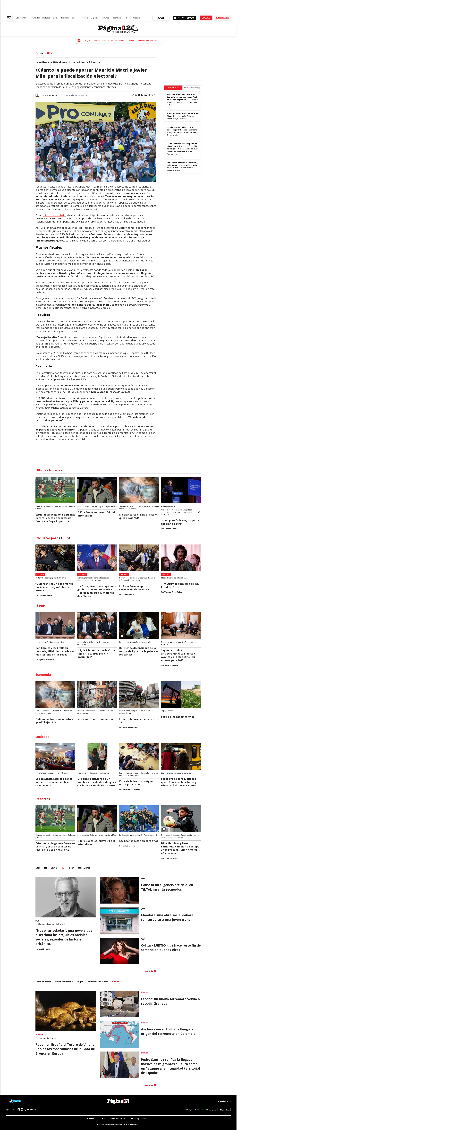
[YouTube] (31, 1109)
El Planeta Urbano (64, 981)
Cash (37, 867)
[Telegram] (35, 1109)
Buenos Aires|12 (133, 18)
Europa (131, 40)
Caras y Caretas (43, 981)
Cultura (85, 18)
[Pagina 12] (118, 29)
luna (96, 40)
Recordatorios (117, 18)
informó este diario (54, 215)
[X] (25, 1109)
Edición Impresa (22, 18)
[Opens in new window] (211, 1109)
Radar (71, 867)
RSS (229, 1101)
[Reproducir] (175, 18)
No (45, 867)
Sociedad (75, 18)
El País (55, 18)
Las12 (54, 867)
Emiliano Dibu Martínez (147, 40)
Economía (65, 18)
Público (115, 981)
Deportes (95, 18)
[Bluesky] (28, 1109)
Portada (39, 53)
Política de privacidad (117, 1118)
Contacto (101, 1118)
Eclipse (87, 40)
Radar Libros (84, 867)
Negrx (80, 981)
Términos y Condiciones (139, 1118)
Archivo (90, 1118)
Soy (62, 867)
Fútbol (104, 40)
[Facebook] (18, 1109)
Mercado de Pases (118, 40)
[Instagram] (22, 1109)
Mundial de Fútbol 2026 (40, 18)
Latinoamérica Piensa (97, 981)
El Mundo (105, 18)
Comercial (221, 1101)
